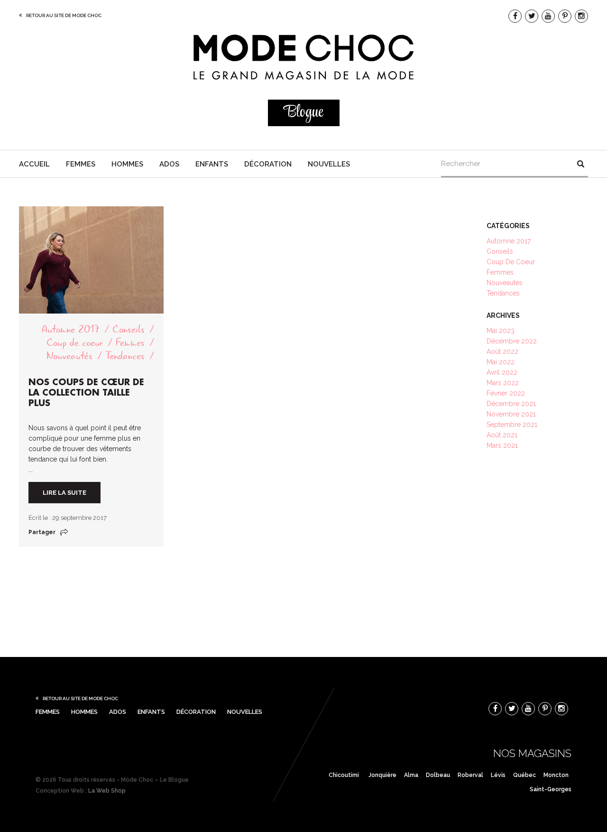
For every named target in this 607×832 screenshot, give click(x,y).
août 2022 (502, 351)
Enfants (211, 164)
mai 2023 (501, 330)
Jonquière (382, 775)
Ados (169, 164)
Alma (411, 775)
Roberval (470, 775)
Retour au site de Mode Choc (63, 15)
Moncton (556, 775)
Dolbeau (438, 775)
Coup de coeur (74, 342)
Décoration (268, 164)
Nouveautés (69, 356)
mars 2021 (502, 445)
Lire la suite (64, 492)
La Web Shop (107, 790)
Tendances (125, 356)
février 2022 (506, 393)
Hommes (127, 164)
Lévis (498, 775)
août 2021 (502, 435)
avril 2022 (502, 372)
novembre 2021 (511, 414)
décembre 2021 (511, 403)
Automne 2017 (71, 329)
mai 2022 (501, 362)
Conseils (128, 329)
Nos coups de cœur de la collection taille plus (86, 392)
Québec (524, 775)
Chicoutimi (344, 775)
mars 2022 (503, 383)
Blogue (303, 113)
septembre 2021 (512, 424)
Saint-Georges (550, 789)
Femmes (80, 164)
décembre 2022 (512, 341)
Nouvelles (329, 164)
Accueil (34, 164)
